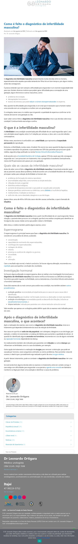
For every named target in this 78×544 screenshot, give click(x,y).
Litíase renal (10, 435)
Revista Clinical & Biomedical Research (49, 152)
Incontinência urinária (13, 431)
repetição (7, 266)
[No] (75, 537)
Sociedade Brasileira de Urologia (29, 156)
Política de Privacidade (43, 538)
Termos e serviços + (11, 469)
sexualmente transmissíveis (17, 302)
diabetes (48, 190)
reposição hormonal (13, 339)
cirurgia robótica (58, 354)
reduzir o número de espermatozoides (42, 101)
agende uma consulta (53, 367)
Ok (39, 541)
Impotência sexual (12, 426)
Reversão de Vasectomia (14, 444)
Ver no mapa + (9, 492)
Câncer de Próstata (12, 422)
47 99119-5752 (12, 488)
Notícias (9, 440)
